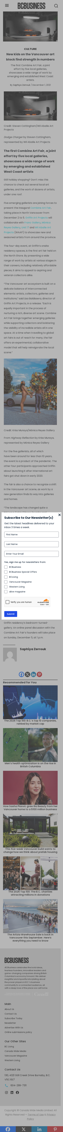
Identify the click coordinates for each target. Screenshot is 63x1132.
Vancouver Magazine (20, 581)
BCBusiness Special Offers (23, 571)
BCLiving (13, 576)
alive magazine (17, 591)
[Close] (59, 515)
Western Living (17, 586)
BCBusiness (15, 567)
